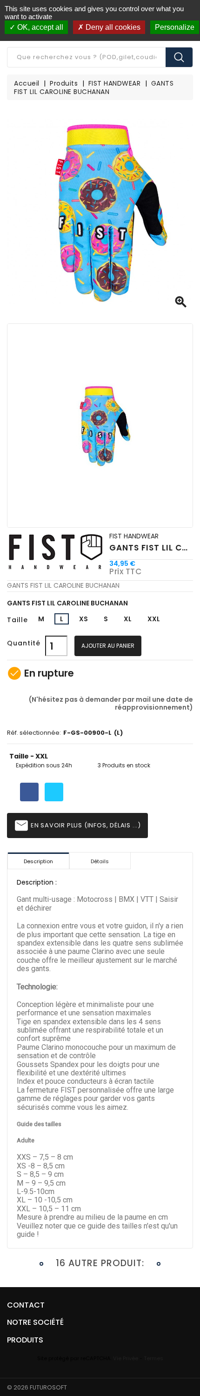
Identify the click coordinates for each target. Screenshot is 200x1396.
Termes (153, 1358)
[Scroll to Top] (183, 1363)
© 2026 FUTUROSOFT (37, 1387)
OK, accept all (39, 27)
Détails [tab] (100, 861)
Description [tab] (38, 861)
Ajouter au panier (107, 646)
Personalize (174, 27)
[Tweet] (54, 792)
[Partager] (29, 792)
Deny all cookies (112, 27)
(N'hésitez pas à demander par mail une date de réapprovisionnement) (110, 703)
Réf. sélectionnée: (34, 733)
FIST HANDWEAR (134, 536)
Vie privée (125, 1358)
